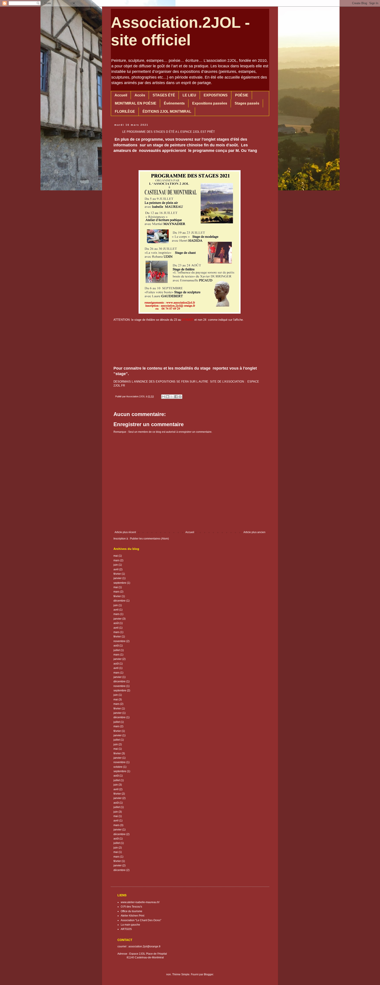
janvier (117, 578)
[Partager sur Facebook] (176, 396)
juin (115, 564)
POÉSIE (241, 95)
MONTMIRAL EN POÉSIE (135, 103)
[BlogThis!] (167, 396)
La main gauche (130, 924)
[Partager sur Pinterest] (180, 396)
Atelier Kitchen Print (132, 915)
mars (116, 560)
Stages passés (247, 103)
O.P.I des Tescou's (131, 906)
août (116, 623)
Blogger (208, 974)
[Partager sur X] (172, 396)
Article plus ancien (254, 532)
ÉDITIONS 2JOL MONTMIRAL (166, 111)
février (117, 573)
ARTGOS (126, 929)
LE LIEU (189, 95)
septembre (119, 582)
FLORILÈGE (125, 111)
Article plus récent (125, 532)
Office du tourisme (131, 911)
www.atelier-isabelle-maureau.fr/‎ (140, 902)
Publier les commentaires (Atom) (149, 538)
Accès (140, 95)
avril (116, 569)
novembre (119, 641)
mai (115, 555)
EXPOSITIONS (216, 95)
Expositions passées (209, 103)
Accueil (121, 95)
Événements (174, 103)
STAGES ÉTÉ (164, 95)
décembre (119, 600)
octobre (117, 766)
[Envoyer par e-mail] (163, 396)
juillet (116, 650)
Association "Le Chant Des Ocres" (141, 920)
